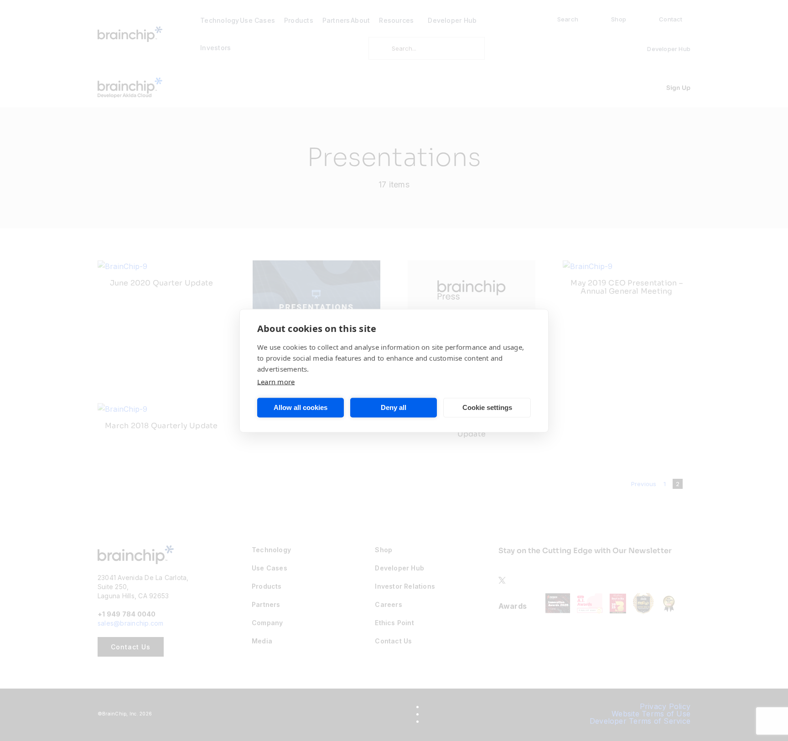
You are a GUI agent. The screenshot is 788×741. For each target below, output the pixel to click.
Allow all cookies (300, 407)
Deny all (393, 407)
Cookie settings (487, 407)
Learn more (276, 381)
